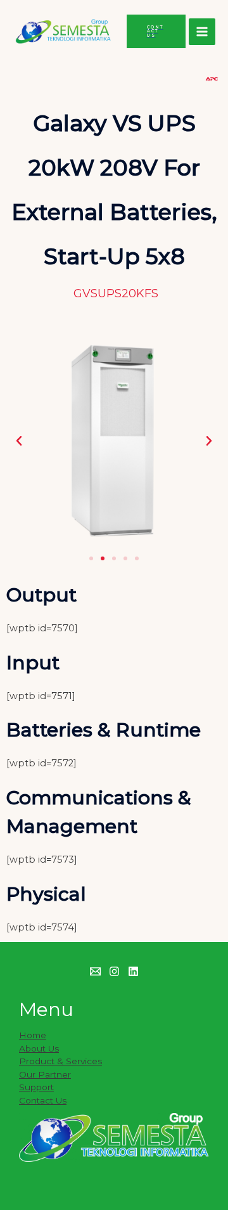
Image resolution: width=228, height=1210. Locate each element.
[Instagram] (114, 971)
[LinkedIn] (133, 971)
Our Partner (45, 1074)
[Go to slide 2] (102, 558)
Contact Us (42, 1100)
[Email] (95, 971)
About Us (39, 1048)
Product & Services (60, 1061)
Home (32, 1035)
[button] (19, 441)
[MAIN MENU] (202, 31)
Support (36, 1087)
